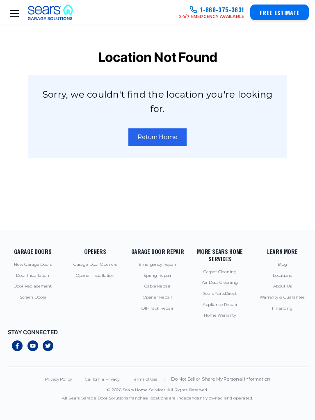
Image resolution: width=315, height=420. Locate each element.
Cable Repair (157, 286)
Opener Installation (95, 275)
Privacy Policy (58, 379)
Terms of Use (145, 379)
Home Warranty (220, 315)
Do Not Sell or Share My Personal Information (220, 379)
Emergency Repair (157, 264)
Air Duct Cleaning (220, 282)
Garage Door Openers (95, 264)
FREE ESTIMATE (280, 12)
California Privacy (102, 379)
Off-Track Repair (157, 308)
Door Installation (32, 275)
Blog (282, 264)
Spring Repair (157, 275)
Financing (282, 308)
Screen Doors (33, 297)
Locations (282, 275)
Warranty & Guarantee (282, 297)
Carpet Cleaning (220, 271)
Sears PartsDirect (220, 293)
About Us (282, 286)
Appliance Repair (220, 304)
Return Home (157, 137)
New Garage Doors (33, 264)
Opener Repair (157, 297)
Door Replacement (33, 286)
